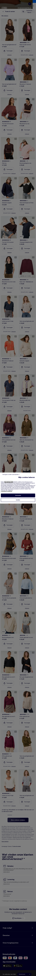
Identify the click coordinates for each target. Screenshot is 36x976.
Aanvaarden (18, 495)
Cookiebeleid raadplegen (6, 491)
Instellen (18, 500)
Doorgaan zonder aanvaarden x (11, 474)
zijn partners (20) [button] (9, 482)
